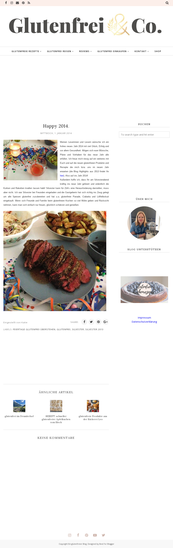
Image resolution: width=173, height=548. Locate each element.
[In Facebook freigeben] (84, 322)
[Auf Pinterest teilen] (98, 322)
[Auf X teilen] (91, 322)
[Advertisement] (86, 89)
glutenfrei (64, 329)
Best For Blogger (106, 544)
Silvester (78, 329)
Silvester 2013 (94, 329)
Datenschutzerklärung (144, 321)
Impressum (144, 317)
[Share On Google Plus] (106, 322)
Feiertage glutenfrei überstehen (34, 329)
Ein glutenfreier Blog (77, 544)
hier (62, 175)
